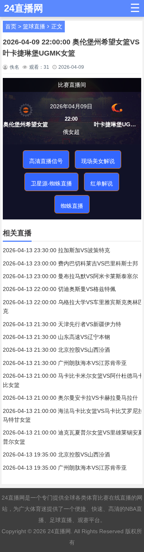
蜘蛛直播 (72, 206)
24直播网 (59, 531)
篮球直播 (34, 26)
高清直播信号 (46, 161)
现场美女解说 (98, 161)
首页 (10, 26)
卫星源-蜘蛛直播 (51, 183)
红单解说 (101, 183)
